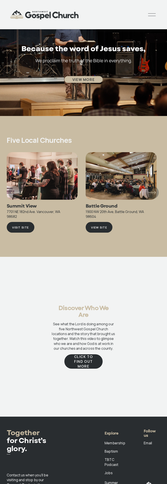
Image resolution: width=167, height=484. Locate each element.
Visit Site (20, 227)
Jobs (109, 472)
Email (148, 443)
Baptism (111, 451)
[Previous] (14, 192)
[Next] (152, 192)
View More (83, 79)
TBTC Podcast (111, 462)
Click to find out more (83, 361)
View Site (99, 227)
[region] (83, 192)
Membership (115, 443)
